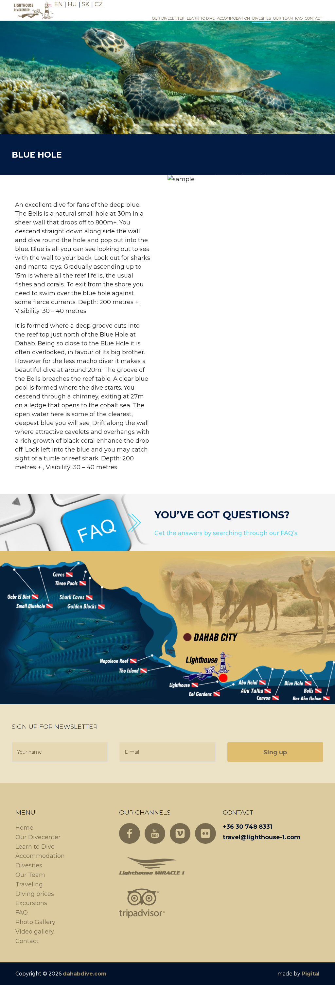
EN (58, 4)
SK (86, 4)
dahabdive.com (85, 974)
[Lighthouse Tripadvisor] (142, 903)
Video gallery (34, 931)
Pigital (311, 974)
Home (24, 827)
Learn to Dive (201, 18)
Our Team (283, 18)
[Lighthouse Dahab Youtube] (155, 833)
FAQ (299, 18)
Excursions (31, 903)
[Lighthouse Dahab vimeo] (180, 833)
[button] (142, 125)
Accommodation (233, 18)
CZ (99, 4)
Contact (313, 18)
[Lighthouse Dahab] (33, 10)
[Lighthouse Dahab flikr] (205, 833)
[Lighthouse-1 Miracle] (152, 866)
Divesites (261, 18)
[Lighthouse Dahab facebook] (129, 833)
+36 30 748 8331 (247, 826)
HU (72, 4)
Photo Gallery (35, 922)
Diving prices (34, 894)
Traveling (29, 884)
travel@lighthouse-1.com (261, 837)
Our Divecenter (168, 18)
